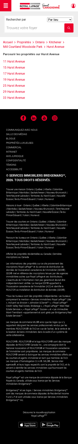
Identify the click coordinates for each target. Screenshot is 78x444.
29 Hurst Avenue (14, 91)
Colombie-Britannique (61, 205)
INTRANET (11, 151)
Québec (39, 189)
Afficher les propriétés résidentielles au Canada (28, 254)
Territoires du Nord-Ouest (42, 196)
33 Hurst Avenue (14, 98)
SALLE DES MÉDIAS (16, 134)
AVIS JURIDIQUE (14, 156)
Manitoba (24, 192)
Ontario (30, 189)
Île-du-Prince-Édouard (25, 199)
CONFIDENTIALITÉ (16, 160)
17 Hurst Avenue (14, 73)
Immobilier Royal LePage (40, 6)
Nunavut (49, 199)
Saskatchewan (37, 192)
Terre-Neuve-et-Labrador (17, 196)
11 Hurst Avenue (14, 61)
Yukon (40, 199)
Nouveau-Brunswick (56, 192)
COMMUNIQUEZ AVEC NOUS (21, 129)
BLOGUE (10, 138)
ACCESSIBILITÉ (14, 169)
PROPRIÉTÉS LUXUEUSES (19, 142)
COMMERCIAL (14, 147)
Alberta (47, 189)
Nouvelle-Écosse (50, 212)
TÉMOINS (11, 164)
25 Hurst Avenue (14, 85)
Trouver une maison (16, 189)
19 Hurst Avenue (14, 79)
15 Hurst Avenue (14, 67)
